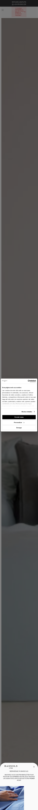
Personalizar (18, 422)
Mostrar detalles (27, 411)
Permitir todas (19, 417)
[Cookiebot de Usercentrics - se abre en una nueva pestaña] (28, 381)
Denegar (19, 427)
